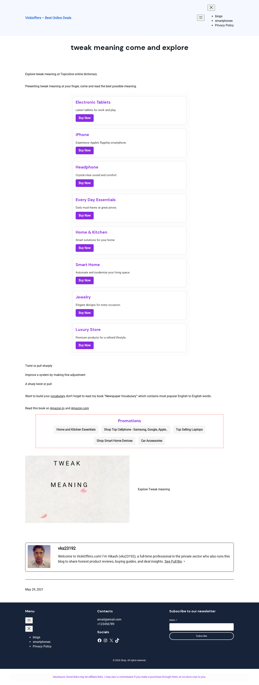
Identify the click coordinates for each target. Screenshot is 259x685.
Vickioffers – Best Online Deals (48, 18)
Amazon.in (57, 408)
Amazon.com (80, 408)
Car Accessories (151, 440)
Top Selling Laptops (189, 429)
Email (173, 620)
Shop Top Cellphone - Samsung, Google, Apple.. (135, 429)
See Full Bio (173, 561)
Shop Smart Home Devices (115, 440)
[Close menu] (211, 8)
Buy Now (85, 118)
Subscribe (201, 636)
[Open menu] (201, 18)
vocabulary (57, 396)
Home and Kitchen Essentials (76, 429)
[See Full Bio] (184, 561)
